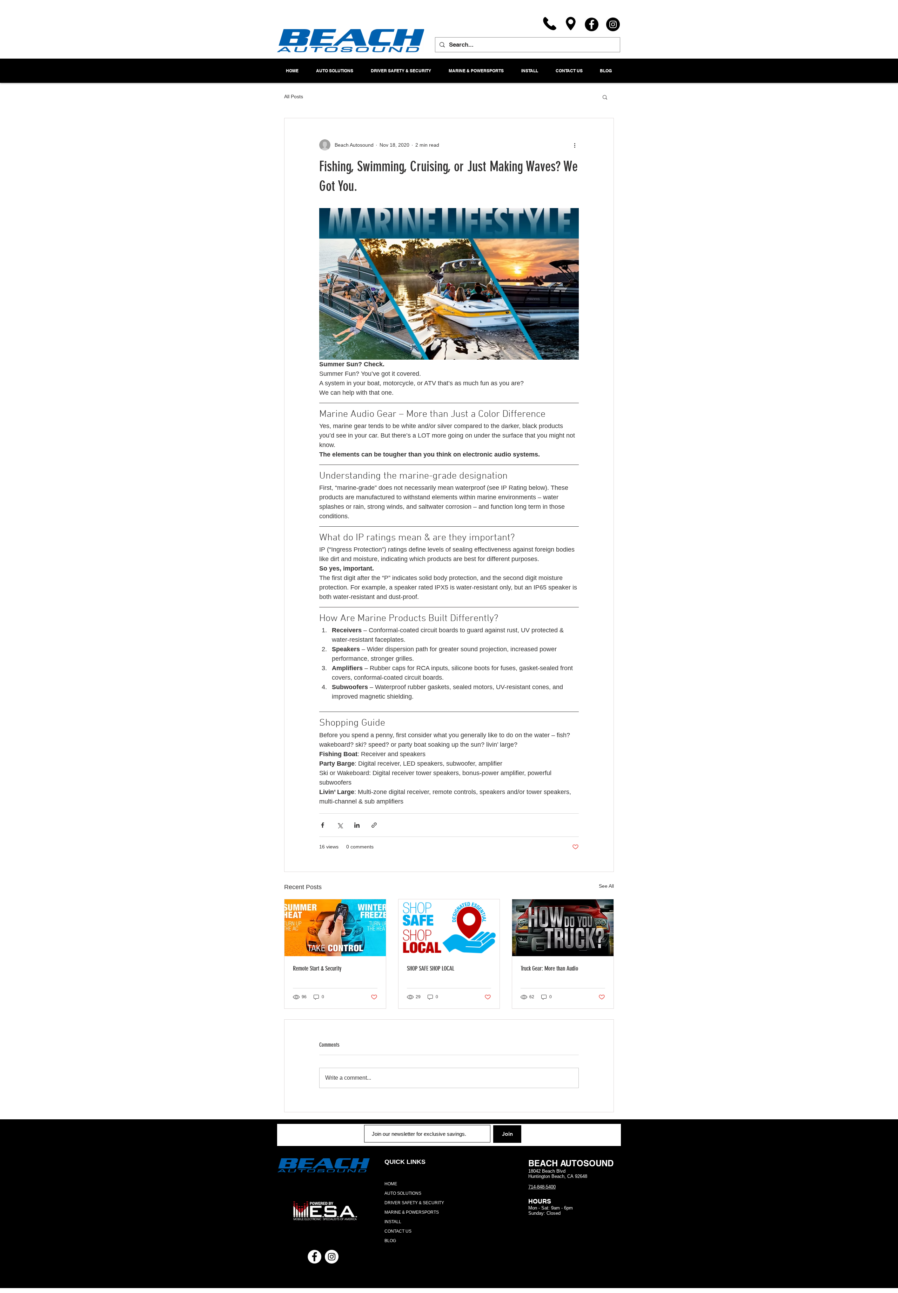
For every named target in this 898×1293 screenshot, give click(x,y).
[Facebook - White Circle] (314, 1257)
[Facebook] (591, 24)
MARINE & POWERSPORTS (411, 1212)
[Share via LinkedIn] (357, 825)
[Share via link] (374, 825)
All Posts (293, 96)
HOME (390, 1183)
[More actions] (574, 145)
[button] (605, 97)
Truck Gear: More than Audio (549, 968)
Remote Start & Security (317, 968)
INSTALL (392, 1221)
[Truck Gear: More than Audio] (563, 927)
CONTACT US (397, 1231)
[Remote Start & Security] (335, 927)
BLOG (390, 1240)
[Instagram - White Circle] (332, 1257)
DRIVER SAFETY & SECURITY (414, 1202)
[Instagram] (613, 24)
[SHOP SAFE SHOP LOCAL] (449, 927)
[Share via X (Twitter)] (339, 825)
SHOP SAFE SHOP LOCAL (430, 968)
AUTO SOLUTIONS (402, 1193)
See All (606, 886)
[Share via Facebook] (322, 825)
